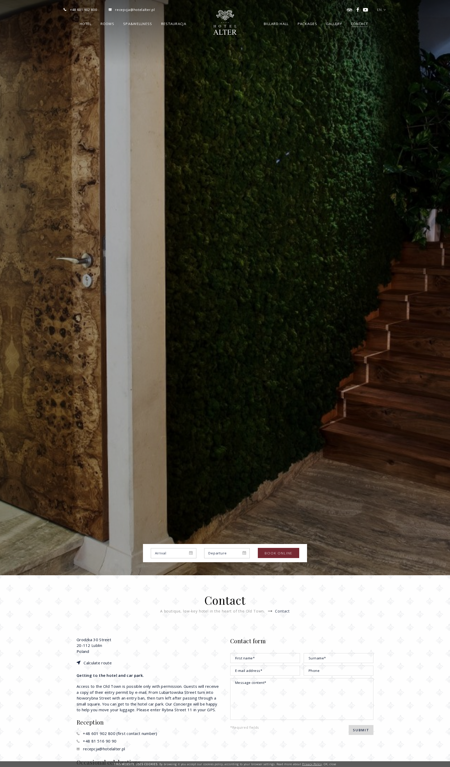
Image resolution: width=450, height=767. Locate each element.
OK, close (330, 764)
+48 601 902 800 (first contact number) (120, 733)
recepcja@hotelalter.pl (104, 748)
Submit (361, 730)
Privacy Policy (312, 764)
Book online (278, 553)
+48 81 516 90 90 (99, 741)
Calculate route (98, 662)
